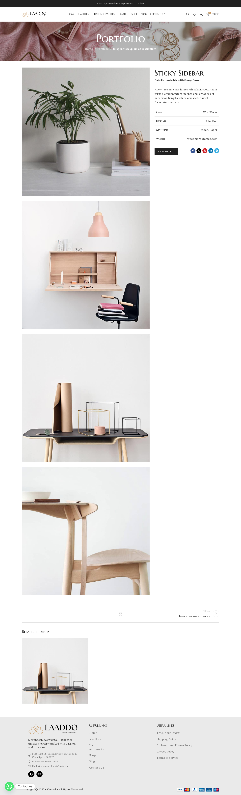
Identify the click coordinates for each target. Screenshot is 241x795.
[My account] (201, 14)
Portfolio (103, 48)
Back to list (120, 613)
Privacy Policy (165, 751)
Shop (92, 755)
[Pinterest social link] (204, 150)
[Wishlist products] (194, 14)
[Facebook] (31, 774)
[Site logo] (34, 13)
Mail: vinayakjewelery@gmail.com (50, 765)
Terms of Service (167, 757)
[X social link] (198, 150)
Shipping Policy (166, 739)
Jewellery (95, 739)
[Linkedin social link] (210, 150)
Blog (92, 761)
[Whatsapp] (9, 786)
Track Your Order (168, 732)
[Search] (188, 14)
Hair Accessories (97, 747)
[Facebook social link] (192, 150)
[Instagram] (39, 774)
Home (89, 48)
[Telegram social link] (216, 150)
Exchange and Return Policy (174, 745)
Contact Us (96, 767)
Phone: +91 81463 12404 (45, 761)
